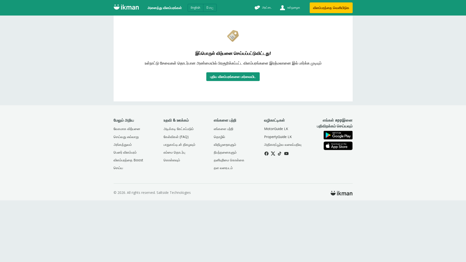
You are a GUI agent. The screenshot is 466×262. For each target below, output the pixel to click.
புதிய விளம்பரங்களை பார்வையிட (233, 76)
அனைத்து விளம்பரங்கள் (165, 7)
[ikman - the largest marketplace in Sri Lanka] (126, 7)
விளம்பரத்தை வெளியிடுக (331, 7)
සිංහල (210, 8)
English (195, 8)
